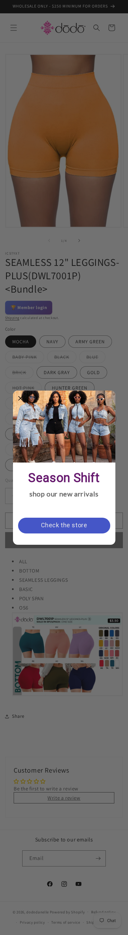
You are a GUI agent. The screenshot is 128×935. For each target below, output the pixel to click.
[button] (21, 398)
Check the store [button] (64, 525)
